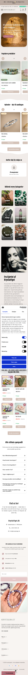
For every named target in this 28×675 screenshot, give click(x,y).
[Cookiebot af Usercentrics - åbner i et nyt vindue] (20, 307)
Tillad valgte (14, 362)
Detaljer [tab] (14, 311)
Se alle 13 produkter (14, 433)
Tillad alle (14, 357)
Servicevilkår (21, 669)
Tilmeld (14, 579)
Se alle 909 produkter (14, 149)
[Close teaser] (15, 671)
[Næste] (25, 58)
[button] (8, 673)
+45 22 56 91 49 (15, 528)
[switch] (24, 342)
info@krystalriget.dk (15, 531)
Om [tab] (23, 311)
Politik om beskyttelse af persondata (11, 669)
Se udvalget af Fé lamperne (8, 36)
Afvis (14, 366)
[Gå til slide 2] (13, 44)
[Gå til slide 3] (14, 44)
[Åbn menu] (2, 10)
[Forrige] (2, 58)
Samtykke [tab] (5, 311)
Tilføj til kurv (10, 91)
